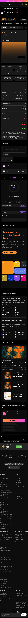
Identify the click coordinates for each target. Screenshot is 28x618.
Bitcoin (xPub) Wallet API (5, 587)
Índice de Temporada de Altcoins (5, 563)
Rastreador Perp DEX (5, 526)
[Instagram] (6, 456)
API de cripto (13, 420)
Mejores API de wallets (9, 429)
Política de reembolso (5, 602)
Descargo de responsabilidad (3, 594)
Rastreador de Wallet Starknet (4, 495)
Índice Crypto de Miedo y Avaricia (5, 551)
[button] (22, 84)
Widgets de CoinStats (5, 554)
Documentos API (19, 490)
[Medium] (25, 93)
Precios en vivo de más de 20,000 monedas (6, 567)
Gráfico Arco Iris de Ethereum (4, 548)
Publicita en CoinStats (20, 486)
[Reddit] (20, 93)
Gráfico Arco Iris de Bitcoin (6, 545)
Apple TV (17, 541)
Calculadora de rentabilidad (6, 537)
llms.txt (1, 577)
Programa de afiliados (5, 490)
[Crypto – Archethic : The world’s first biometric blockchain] (7, 375)
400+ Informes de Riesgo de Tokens (5, 572)
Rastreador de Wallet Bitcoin (4, 521)
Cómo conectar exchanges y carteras (21, 596)
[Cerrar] (26, 1)
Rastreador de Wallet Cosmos (4, 508)
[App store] (9, 464)
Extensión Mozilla (19, 539)
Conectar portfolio (9, 252)
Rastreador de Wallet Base (6, 514)
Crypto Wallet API (4, 579)
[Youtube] (22, 456)
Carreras (17, 484)
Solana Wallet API (4, 581)
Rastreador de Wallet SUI (5, 524)
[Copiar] (22, 84)
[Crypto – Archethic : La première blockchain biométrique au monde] (7, 385)
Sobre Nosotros (19, 498)
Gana (1, 480)
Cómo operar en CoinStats (21, 605)
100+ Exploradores (4, 569)
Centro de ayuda (19, 593)
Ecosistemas (3, 528)
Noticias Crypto (3, 484)
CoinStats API (18, 488)
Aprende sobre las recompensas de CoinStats (21, 608)
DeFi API (2, 585)
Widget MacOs (18, 537)
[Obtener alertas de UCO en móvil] (14, 19)
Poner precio (18, 480)
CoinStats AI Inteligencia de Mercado (6, 487)
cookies (6, 614)
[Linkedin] (18, 456)
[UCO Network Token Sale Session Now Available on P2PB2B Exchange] (7, 396)
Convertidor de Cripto (5, 543)
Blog (1, 482)
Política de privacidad (5, 598)
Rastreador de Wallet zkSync (4, 498)
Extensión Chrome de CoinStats (20, 535)
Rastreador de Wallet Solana (4, 505)
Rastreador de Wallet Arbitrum (4, 502)
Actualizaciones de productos (20, 478)
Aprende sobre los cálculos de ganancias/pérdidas (21, 603)
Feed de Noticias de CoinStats (20, 496)
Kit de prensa (18, 482)
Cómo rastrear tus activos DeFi (21, 599)
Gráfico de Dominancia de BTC (6, 560)
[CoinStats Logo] (8, 4)
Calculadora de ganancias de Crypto (6, 535)
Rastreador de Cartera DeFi (6, 492)
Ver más (24, 177)
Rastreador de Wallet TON (6, 516)
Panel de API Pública (20, 493)
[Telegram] (16, 93)
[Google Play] (19, 464)
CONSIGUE (19, 446)
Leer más (14, 193)
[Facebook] (23, 93)
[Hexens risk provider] (14, 196)
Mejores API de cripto (9, 426)
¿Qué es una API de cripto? (10, 424)
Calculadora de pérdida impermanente (5, 540)
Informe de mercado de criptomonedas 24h (5, 556)
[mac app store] (14, 467)
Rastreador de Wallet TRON (6, 518)
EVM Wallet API (3, 583)
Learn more (20, 1)
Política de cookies (4, 600)
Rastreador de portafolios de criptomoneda (5, 478)
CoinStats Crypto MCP (5, 575)
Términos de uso (4, 596)
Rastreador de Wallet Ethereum (4, 512)
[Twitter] (18, 93)
